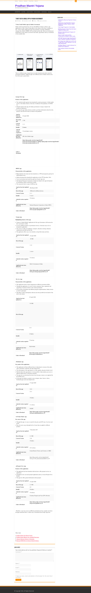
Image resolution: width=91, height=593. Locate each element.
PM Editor (19, 20)
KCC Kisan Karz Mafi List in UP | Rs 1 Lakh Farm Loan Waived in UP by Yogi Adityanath (67, 42)
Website (17, 571)
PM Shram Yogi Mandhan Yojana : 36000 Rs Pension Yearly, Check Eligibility (66, 24)
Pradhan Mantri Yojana (29, 5)
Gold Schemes (44, 11)
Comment (18, 552)
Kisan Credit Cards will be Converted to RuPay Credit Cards (66, 35)
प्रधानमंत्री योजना (17, 11)
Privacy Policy (31, 1)
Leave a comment (43, 20)
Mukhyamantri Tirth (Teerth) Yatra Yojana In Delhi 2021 (67, 29)
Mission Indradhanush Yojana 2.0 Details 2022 (66, 32)
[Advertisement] (34, 44)
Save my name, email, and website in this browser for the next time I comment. (34, 576)
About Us (36, 1)
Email (17, 567)
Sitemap (16, 1)
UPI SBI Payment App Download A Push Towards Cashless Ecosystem (67, 38)
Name (17, 563)
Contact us (21, 1)
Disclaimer (25, 1)
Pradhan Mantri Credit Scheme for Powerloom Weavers (67, 46)
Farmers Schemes (37, 11)
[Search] (76, 1)
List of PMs (23, 11)
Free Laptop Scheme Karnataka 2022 (66, 49)
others (35, 20)
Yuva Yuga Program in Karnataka (66, 27)
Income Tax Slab (30, 11)
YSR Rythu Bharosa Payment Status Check (67, 20)
